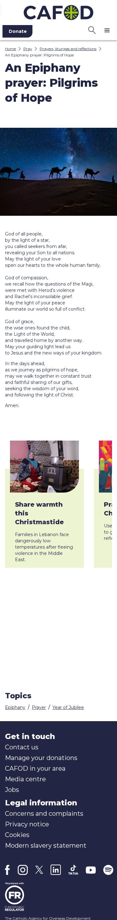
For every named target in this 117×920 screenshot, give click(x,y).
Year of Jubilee (68, 707)
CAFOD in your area (35, 768)
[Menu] (107, 30)
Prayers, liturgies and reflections (68, 48)
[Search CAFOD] (92, 30)
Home (10, 48)
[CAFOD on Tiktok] (73, 870)
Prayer (39, 707)
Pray (27, 48)
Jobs (12, 789)
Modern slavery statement (45, 845)
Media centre (25, 779)
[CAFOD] (58, 11)
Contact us (21, 747)
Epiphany (15, 707)
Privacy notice (27, 824)
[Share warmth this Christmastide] (44, 467)
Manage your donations (41, 758)
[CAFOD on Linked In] (56, 870)
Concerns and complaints (44, 813)
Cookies (17, 835)
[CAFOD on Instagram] (22, 870)
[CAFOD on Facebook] (7, 870)
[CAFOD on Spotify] (108, 870)
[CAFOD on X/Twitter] (39, 870)
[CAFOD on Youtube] (91, 870)
